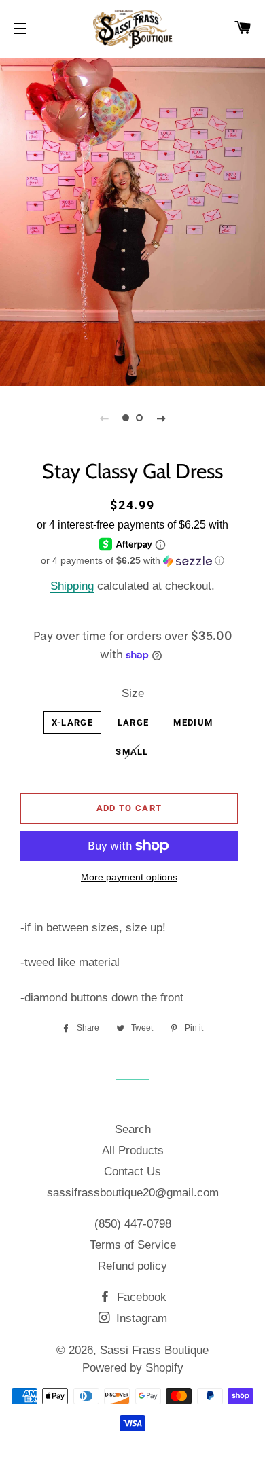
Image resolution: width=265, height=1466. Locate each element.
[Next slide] (161, 418)
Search (133, 1129)
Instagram (140, 1318)
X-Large (72, 722)
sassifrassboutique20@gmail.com (133, 1192)
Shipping (72, 585)
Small (132, 752)
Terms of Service (133, 1244)
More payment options (129, 877)
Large (133, 722)
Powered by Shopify (132, 1367)
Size (133, 693)
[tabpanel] (132, 220)
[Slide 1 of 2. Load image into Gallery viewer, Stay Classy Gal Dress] (125, 418)
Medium (193, 722)
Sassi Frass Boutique (154, 1350)
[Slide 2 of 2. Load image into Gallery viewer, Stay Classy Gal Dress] (139, 418)
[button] (132, 560)
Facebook (139, 1297)
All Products (133, 1150)
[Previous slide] (104, 418)
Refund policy (132, 1265)
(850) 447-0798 (132, 1223)
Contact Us (132, 1171)
